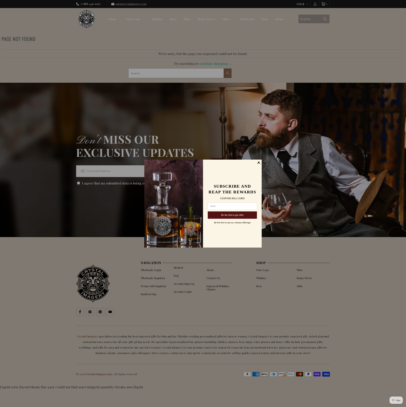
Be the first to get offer (232, 215)
